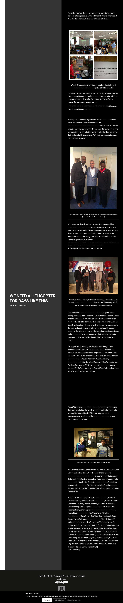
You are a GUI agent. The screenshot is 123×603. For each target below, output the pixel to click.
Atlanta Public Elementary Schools (86, 106)
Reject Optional (59, 600)
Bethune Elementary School (84, 88)
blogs (97, 96)
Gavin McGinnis (74, 516)
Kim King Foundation (101, 416)
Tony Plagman (97, 507)
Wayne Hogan (75, 359)
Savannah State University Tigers (80, 476)
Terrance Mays (83, 513)
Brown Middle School (90, 407)
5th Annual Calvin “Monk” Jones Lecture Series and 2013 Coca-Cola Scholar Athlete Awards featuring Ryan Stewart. (93, 243)
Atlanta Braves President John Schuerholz (84, 126)
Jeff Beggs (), (83, 302)
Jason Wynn (82, 485)
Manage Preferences (73, 600)
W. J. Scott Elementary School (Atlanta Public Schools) (88, 19)
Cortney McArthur (94, 519)
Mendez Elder (73, 482)
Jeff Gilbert (99, 501)
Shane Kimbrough (74, 362)
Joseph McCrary (100, 482)
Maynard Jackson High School (90, 313)
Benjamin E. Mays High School (79, 227)
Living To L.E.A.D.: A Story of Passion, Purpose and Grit (61, 576)
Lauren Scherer (101, 498)
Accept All (47, 600)
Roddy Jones (104, 365)
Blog (78, 550)
